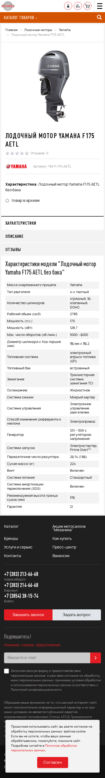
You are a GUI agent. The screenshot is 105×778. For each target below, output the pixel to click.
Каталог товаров (19, 17)
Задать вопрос (77, 615)
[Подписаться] (95, 657)
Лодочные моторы (38, 30)
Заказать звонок (28, 615)
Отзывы (13, 249)
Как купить (62, 539)
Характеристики (20, 222)
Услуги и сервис (18, 547)
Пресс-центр (64, 547)
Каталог (11, 527)
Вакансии (60, 556)
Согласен (52, 763)
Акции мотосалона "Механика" (69, 528)
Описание (14, 236)
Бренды (11, 539)
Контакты (12, 556)
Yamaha (65, 30)
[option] (52, 86)
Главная (11, 30)
